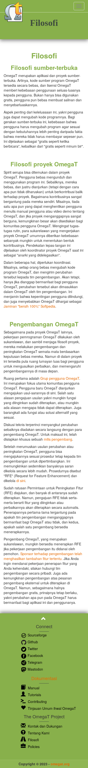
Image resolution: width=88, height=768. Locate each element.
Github (32, 641)
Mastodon (35, 669)
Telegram (34, 662)
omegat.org (60, 763)
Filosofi (33, 739)
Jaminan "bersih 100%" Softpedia (29, 306)
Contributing (37, 701)
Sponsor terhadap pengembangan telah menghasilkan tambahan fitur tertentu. (43, 556)
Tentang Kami (38, 732)
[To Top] (44, 619)
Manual (33, 687)
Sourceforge (37, 635)
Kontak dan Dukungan (44, 726)
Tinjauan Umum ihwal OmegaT (51, 708)
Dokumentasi (44, 678)
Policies (33, 746)
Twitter (32, 648)
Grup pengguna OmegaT (59, 378)
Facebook (35, 655)
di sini (20, 480)
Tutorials (34, 694)
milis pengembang (58, 439)
